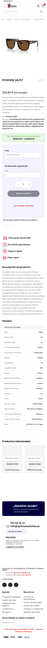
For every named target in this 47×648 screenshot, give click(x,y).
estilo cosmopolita (35, 119)
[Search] (41, 11)
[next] (43, 80)
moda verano (38, 124)
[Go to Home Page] (3, 19)
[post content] (12, 450)
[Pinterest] (8, 226)
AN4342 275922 (12, 464)
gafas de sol (7, 122)
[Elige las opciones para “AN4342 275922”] (19, 448)
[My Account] (38, 6)
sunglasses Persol (23, 126)
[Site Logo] (12, 6)
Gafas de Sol (10, 462)
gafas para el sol (37, 122)
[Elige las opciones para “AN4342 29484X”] (41, 448)
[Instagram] (12, 226)
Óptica (16, 462)
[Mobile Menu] (3, 6)
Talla (7, 150)
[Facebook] (4, 226)
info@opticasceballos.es (20, 573)
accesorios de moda (18, 119)
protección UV (8, 126)
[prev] (39, 80)
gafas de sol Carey (21, 122)
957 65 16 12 (26, 575)
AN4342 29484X (35, 464)
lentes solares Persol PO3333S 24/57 (17, 124)
